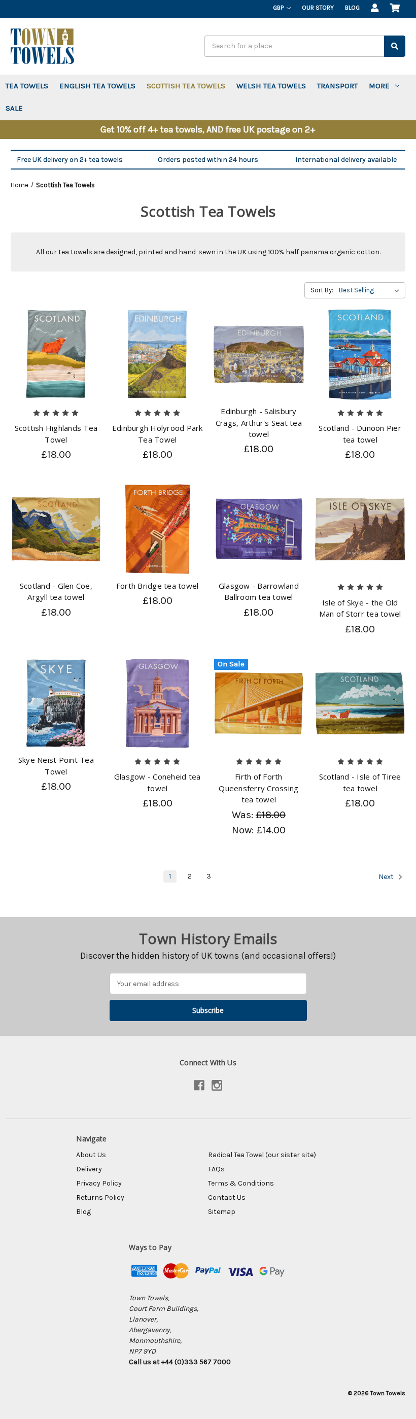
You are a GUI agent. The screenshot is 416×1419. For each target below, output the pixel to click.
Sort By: (321, 290)
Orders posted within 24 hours (208, 159)
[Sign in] (374, 9)
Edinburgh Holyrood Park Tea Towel (157, 434)
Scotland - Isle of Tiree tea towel (360, 782)
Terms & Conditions (241, 1183)
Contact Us (227, 1197)
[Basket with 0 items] (394, 9)
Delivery (89, 1169)
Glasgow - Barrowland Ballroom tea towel (259, 591)
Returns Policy (100, 1197)
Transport (337, 85)
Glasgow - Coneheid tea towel (157, 782)
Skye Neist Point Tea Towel (56, 765)
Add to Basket (55, 363)
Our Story (318, 7)
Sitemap (221, 1211)
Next (386, 876)
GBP (279, 7)
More (379, 85)
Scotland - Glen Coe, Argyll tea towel (56, 591)
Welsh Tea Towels (271, 85)
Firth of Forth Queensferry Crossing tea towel (258, 787)
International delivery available (346, 159)
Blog (352, 7)
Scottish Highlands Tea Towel (56, 434)
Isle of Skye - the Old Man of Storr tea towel (360, 608)
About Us (91, 1155)
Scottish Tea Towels (186, 85)
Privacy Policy (99, 1183)
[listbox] (371, 290)
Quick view (56, 345)
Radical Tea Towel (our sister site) (262, 1155)
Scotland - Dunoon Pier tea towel (360, 434)
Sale (14, 108)
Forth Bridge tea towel (157, 586)
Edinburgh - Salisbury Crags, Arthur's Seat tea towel (259, 422)
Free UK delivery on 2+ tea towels (70, 159)
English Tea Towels (97, 85)
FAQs (216, 1169)
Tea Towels (27, 85)
